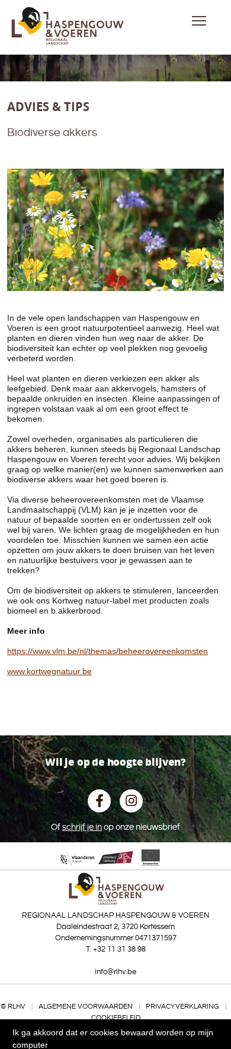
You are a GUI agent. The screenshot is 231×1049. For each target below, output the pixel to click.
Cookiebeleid (115, 1018)
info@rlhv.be (115, 972)
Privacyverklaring (182, 1006)
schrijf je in (82, 827)
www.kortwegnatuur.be (49, 671)
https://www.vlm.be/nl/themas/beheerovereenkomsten (107, 651)
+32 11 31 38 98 (119, 949)
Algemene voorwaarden (85, 1006)
